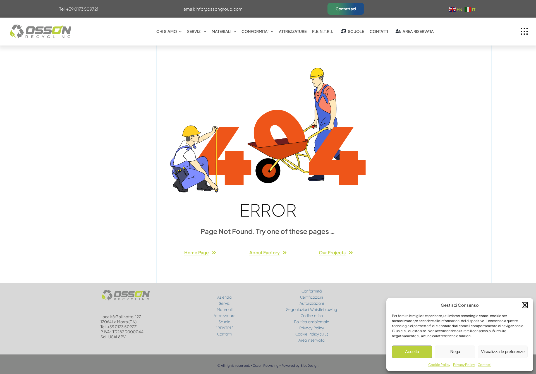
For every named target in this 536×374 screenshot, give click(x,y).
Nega (455, 351)
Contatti (484, 365)
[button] (525, 305)
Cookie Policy (439, 365)
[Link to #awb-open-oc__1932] (524, 31)
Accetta (412, 351)
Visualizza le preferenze (503, 351)
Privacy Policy (464, 365)
